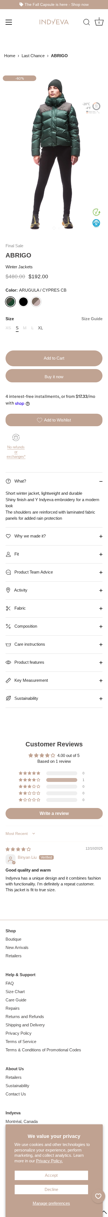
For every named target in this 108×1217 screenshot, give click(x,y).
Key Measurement (30, 680)
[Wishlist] (98, 1196)
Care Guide (16, 1000)
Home (9, 55)
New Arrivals (17, 947)
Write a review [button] (54, 813)
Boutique (13, 939)
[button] (30, 780)
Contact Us (16, 1094)
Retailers (14, 955)
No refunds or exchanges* (16, 452)
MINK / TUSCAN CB (36, 302)
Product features (28, 662)
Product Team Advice (33, 572)
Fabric (19, 608)
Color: (36, 290)
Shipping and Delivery (25, 1024)
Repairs (13, 1008)
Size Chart (15, 991)
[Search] (87, 23)
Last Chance (33, 55)
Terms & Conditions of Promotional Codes (43, 1049)
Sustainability (25, 698)
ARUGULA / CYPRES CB (10, 302)
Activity (20, 590)
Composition (25, 626)
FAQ (10, 983)
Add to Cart (54, 358)
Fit (16, 554)
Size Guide (91, 318)
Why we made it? (29, 536)
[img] (18, 849)
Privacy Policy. (49, 1160)
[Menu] (9, 22)
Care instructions (29, 644)
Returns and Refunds (25, 1016)
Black (23, 302)
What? (19, 481)
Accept (51, 1175)
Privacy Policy (19, 1033)
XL (40, 327)
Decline (51, 1189)
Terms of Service (21, 1041)
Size (54, 318)
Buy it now (54, 376)
